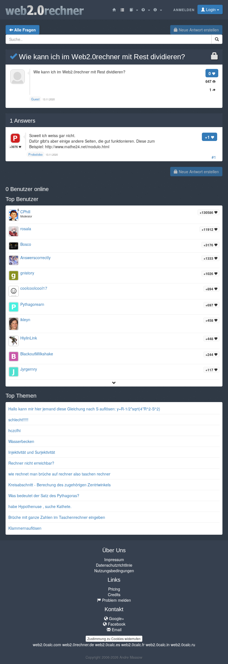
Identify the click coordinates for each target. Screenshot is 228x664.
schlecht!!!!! (18, 419)
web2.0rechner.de (78, 644)
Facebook (116, 624)
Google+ (116, 618)
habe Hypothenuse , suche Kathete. (39, 506)
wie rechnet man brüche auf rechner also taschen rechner (59, 474)
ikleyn (25, 319)
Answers (22, 121)
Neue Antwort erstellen (198, 30)
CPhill (25, 211)
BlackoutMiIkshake (36, 353)
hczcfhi (14, 430)
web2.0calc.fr (133, 644)
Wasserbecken (21, 441)
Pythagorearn (32, 304)
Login (211, 9)
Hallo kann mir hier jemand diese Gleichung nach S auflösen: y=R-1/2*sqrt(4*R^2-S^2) (84, 409)
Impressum (114, 559)
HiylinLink (28, 338)
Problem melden (116, 600)
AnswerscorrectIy (35, 257)
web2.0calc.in (158, 644)
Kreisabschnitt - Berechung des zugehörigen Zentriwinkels (59, 484)
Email (116, 629)
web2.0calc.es (107, 644)
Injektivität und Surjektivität (31, 452)
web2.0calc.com (47, 644)
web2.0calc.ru (183, 644)
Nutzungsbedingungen (114, 570)
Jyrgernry (28, 369)
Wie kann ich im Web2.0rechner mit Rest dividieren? (101, 57)
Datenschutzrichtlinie (114, 565)
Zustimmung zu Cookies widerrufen (114, 638)
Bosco (25, 244)
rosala (25, 228)
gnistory (27, 273)
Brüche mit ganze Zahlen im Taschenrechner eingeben (56, 517)
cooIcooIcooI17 (33, 288)
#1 (214, 157)
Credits (114, 594)
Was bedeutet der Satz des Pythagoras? (43, 495)
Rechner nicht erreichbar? (31, 463)
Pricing (114, 589)
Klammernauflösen (24, 528)
